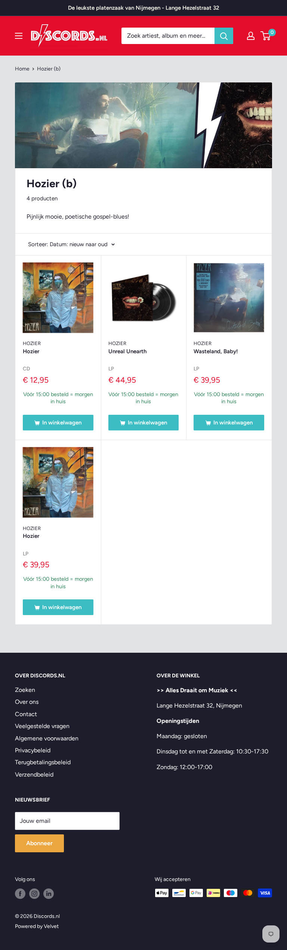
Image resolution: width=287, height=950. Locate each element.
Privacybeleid (32, 750)
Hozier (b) (49, 69)
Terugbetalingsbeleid (43, 762)
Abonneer (39, 843)
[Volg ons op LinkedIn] (48, 893)
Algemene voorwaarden (46, 738)
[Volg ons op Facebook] (20, 893)
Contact (26, 714)
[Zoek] (224, 36)
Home (22, 69)
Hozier (32, 343)
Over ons (26, 701)
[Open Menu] (18, 36)
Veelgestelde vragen (42, 726)
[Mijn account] (250, 36)
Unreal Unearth (127, 351)
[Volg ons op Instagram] (34, 893)
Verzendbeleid (34, 774)
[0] (266, 35)
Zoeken (25, 689)
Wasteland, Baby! (216, 351)
